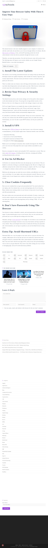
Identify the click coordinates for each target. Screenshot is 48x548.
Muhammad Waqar (7, 19)
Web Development (5, 469)
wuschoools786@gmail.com (10, 1)
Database (4, 403)
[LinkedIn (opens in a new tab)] (43, 1)
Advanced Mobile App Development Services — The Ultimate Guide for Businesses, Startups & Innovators (22, 352)
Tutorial (3, 465)
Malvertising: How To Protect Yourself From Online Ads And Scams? (9, 281)
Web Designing (5, 467)
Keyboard (4, 428)
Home (17, 545)
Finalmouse (4, 408)
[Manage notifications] (3, 545)
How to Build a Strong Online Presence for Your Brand (12, 347)
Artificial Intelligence (6, 387)
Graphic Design (5, 412)
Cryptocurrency (5, 396)
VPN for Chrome (15, 129)
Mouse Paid (4, 444)
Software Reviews (5, 458)
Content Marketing (5, 394)
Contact (30, 545)
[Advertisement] (24, 327)
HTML (3, 421)
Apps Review (4, 385)
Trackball (4, 462)
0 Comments (25, 19)
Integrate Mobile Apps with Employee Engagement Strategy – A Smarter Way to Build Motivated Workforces (22, 349)
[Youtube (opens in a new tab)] (45, 1)
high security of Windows (8, 52)
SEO (3, 453)
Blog (3, 390)
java (3, 424)
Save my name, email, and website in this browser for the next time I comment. (23, 308)
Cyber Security (17, 19)
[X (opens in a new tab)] (37, 1)
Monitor (3, 437)
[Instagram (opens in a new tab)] (42, 1)
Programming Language (6, 451)
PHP (3, 449)
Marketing (4, 435)
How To (3, 419)
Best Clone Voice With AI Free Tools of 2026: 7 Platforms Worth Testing (15, 345)
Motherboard (4, 440)
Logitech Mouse (5, 433)
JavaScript (4, 426)
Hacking (4, 415)
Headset (3, 417)
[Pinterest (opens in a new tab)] (40, 1)
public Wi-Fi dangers (10, 153)
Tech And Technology (6, 460)
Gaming (3, 410)
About (20, 545)
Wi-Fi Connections (19, 140)
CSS (3, 399)
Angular (3, 383)
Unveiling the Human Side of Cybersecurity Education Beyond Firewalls (38, 273)
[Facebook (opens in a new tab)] (39, 1)
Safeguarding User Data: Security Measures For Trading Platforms (24, 281)
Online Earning (5, 446)
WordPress (4, 471)
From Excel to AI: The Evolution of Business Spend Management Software (16, 342)
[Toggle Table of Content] (15, 66)
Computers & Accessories (7, 392)
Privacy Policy (25, 545)
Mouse (3, 442)
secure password (16, 219)
